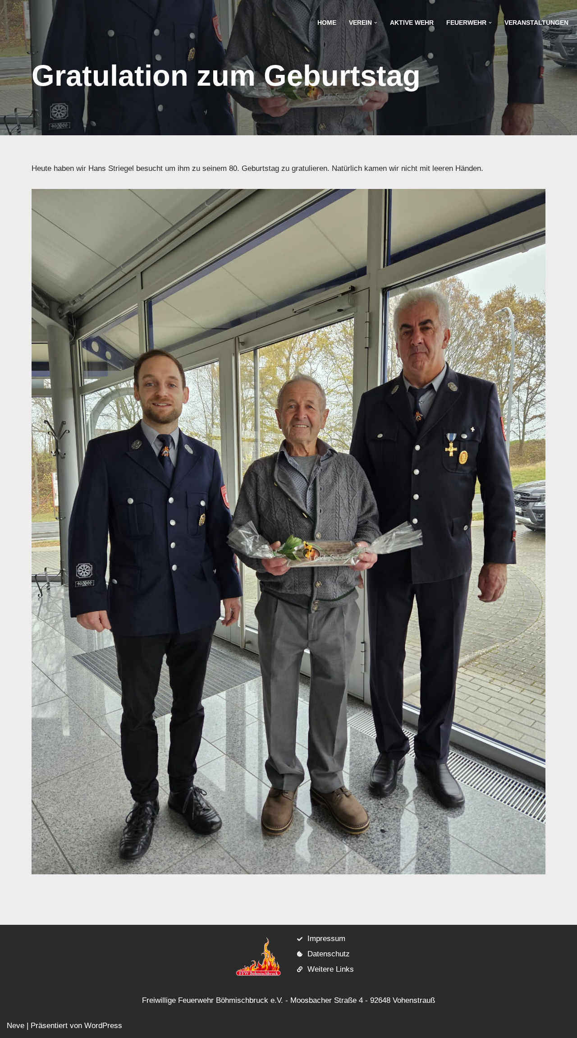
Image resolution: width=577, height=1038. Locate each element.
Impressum (326, 938)
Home (326, 22)
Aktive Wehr (412, 22)
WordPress (103, 1025)
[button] (375, 22)
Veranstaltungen (536, 22)
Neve (15, 1025)
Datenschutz (328, 954)
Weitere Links (330, 969)
